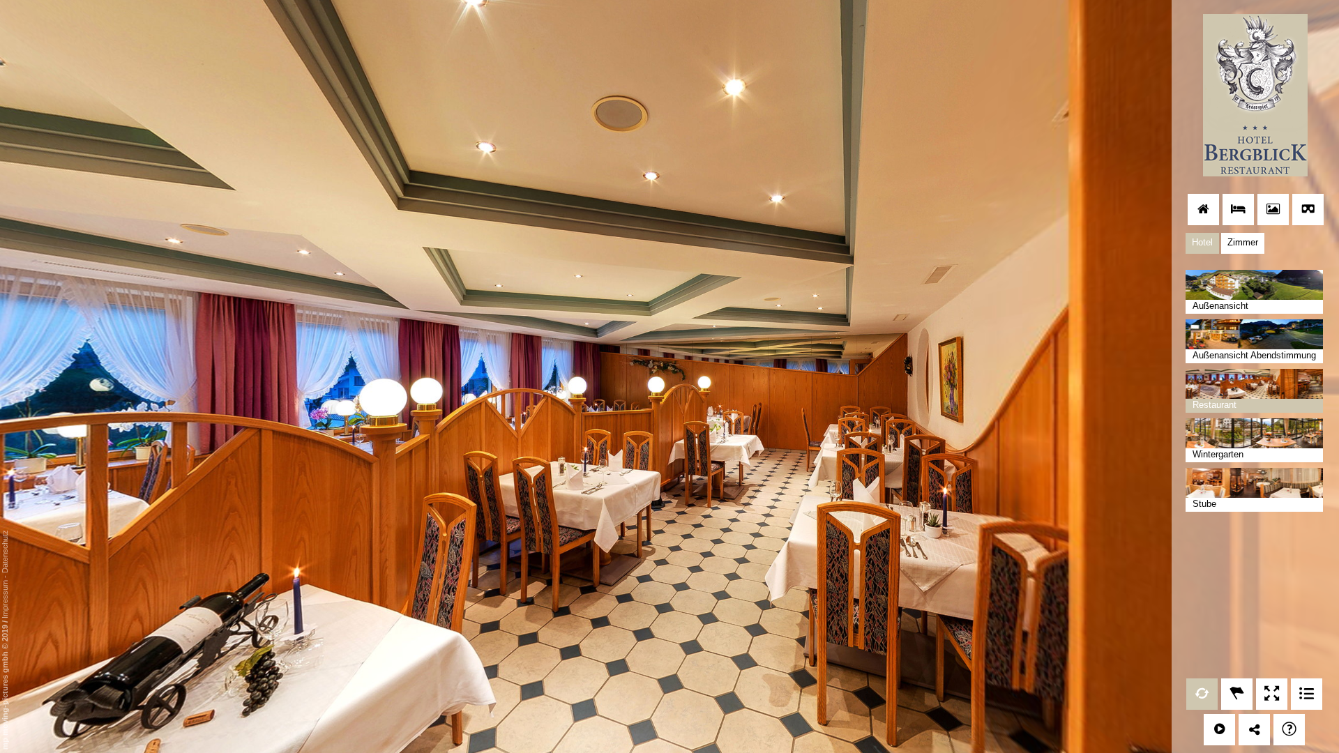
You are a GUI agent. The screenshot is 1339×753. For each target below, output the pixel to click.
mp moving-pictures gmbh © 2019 (5, 686)
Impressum (5, 599)
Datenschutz (5, 551)
